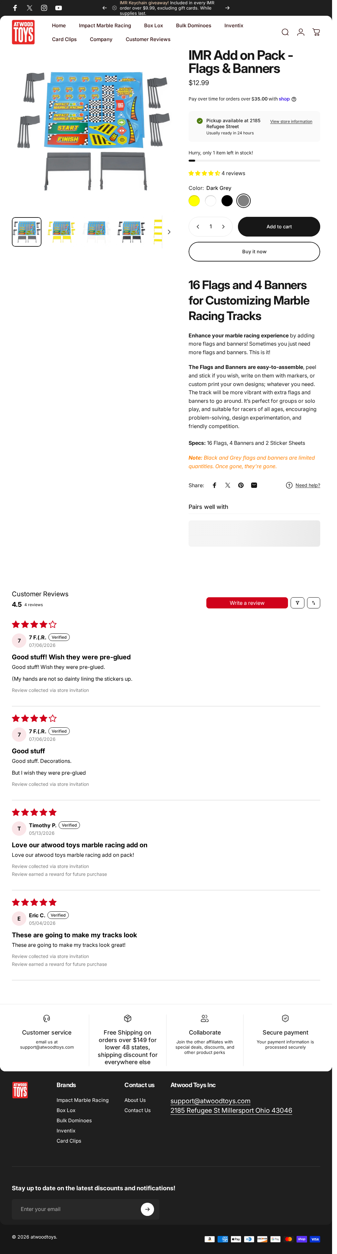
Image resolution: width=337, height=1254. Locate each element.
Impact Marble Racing (83, 1100)
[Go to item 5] (166, 232)
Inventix (66, 1131)
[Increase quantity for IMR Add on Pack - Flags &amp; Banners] (224, 226)
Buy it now (254, 252)
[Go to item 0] (26, 232)
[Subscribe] (147, 1209)
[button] (205, 173)
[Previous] (104, 8)
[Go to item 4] (131, 232)
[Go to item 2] (96, 232)
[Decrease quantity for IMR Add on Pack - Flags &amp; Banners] (196, 226)
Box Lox (66, 1110)
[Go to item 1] (61, 232)
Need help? (308, 485)
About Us (135, 1100)
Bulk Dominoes (74, 1120)
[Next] (227, 8)
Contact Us (137, 1110)
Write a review (247, 603)
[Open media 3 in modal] (93, 130)
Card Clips (69, 1141)
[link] (231, 1110)
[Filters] (297, 602)
